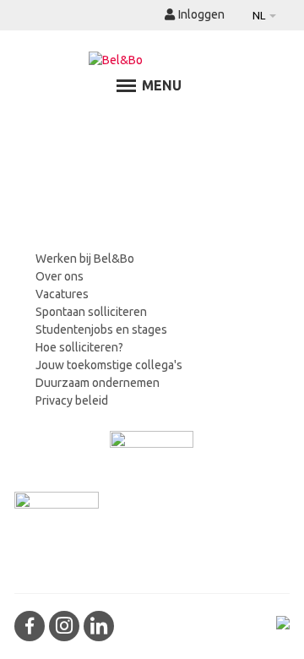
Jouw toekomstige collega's (108, 365)
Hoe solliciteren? (79, 347)
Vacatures (62, 294)
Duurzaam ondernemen (97, 382)
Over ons (59, 276)
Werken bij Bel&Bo (84, 258)
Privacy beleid (71, 400)
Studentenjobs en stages (101, 329)
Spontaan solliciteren (91, 312)
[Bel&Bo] (152, 60)
